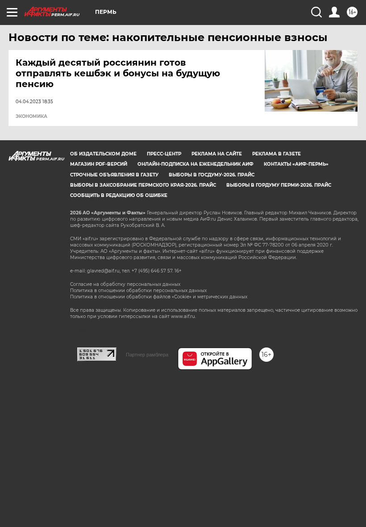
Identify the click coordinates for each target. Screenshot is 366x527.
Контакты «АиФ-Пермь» (296, 164)
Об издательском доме (103, 154)
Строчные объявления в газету (114, 175)
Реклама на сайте (216, 154)
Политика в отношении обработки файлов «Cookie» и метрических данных (158, 297)
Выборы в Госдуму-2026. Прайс (211, 175)
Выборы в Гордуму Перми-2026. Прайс (278, 185)
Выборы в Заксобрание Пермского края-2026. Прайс (143, 185)
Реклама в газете (276, 154)
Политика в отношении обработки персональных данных (138, 290)
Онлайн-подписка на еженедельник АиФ (195, 164)
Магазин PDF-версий (98, 164)
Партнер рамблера (147, 354)
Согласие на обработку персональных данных (125, 284)
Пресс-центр (164, 154)
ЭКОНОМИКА (31, 116)
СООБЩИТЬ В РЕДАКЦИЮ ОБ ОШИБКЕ (118, 195)
